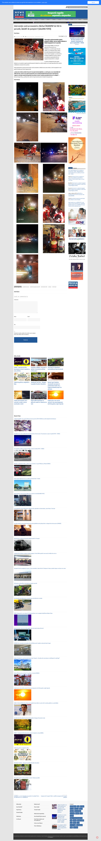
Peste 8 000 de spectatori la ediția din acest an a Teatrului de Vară (39, 402)
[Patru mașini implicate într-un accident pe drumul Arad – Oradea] (22, 485)
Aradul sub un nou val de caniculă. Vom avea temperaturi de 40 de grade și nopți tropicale (55, 402)
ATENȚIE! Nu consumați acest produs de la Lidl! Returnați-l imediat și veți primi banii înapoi (32, 643)
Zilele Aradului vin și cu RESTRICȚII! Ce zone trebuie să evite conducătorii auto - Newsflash (76, 203)
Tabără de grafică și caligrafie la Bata (21, 747)
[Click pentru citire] (25, 22)
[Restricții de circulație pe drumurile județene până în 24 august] (22, 545)
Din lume (39, 19)
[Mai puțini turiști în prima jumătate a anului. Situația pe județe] (22, 784)
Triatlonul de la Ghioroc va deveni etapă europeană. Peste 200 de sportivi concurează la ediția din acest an (35, 553)
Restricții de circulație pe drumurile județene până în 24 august (27, 538)
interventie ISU (44, 286)
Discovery (76, 808)
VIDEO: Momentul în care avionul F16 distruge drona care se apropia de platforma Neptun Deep (33, 613)
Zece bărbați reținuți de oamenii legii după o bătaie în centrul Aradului (76, 199)
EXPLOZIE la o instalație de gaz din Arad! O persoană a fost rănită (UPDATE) (76, 194)
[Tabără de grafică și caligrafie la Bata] (22, 754)
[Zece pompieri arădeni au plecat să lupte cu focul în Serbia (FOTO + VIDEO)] (22, 455)
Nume (15, 316)
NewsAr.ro (51, 837)
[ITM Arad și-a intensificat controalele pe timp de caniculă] (22, 590)
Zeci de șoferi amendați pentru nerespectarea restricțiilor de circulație (28, 598)
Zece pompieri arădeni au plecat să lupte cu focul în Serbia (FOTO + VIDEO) (75, 22)
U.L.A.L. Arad (75, 19)
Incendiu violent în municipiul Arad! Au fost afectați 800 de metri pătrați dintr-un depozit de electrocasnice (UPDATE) (37, 523)
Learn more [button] (44, 2)
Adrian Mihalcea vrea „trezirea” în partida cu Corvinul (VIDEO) (26, 673)
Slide (27, 36)
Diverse (56, 19)
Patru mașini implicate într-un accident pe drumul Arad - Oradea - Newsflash (76, 171)
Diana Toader (41, 36)
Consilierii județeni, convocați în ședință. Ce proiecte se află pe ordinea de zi (39, 369)
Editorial (72, 811)
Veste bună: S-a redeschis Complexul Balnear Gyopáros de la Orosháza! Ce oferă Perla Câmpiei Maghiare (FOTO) (77, 184)
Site (14, 324)
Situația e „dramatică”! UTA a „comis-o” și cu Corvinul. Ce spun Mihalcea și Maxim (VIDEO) (32, 463)
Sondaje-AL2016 (80, 820)
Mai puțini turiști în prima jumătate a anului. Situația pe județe (27, 777)
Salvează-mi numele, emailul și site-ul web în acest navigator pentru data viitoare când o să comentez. (25, 333)
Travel (78, 822)
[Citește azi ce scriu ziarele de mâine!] (19, 17)
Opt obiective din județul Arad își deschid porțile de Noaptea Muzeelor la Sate (29, 718)
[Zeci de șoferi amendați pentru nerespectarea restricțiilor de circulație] (22, 605)
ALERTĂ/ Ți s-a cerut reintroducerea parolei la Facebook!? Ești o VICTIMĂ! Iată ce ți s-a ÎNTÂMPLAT (26, 796)
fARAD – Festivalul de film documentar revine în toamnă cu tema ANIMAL (22, 369)
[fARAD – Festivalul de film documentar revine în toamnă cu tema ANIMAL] (22, 739)
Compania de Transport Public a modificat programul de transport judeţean (54, 796)
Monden (77, 813)
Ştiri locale (22, 19)
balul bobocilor (73, 806)
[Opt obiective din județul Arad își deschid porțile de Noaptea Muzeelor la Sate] (22, 724)
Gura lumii (63, 19)
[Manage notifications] (97, 837)
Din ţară (33, 19)
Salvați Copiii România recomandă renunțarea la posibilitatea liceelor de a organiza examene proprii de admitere (54, 385)
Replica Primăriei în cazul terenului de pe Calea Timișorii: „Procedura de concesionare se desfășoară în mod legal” (37, 658)
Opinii (45, 19)
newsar (49, 286)
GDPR (82, 19)
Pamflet (71, 815)
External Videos (78, 811)
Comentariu (16, 299)
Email (28, 316)
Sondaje (51, 19)
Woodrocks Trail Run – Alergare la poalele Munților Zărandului (38, 383)
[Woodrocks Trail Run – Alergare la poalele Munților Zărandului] (22, 769)
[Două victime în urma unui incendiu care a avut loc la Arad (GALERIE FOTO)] (22, 500)
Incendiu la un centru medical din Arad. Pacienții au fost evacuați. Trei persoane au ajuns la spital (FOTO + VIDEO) (44, 22)
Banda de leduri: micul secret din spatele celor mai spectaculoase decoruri (29, 628)
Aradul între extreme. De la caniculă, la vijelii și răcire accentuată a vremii (20, 402)
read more (77, 44)
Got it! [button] (93, 2)
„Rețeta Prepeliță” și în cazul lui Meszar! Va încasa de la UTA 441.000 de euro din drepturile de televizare (35, 418)
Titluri (33, 36)
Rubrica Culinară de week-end (76, 818)
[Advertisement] (39, 350)
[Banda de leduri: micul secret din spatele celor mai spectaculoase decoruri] (22, 635)
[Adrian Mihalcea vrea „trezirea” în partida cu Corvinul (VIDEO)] (22, 679)
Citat (78, 806)
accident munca (26, 286)
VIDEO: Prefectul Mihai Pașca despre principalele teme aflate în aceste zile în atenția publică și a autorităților (36, 703)
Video (69, 19)
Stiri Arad (54, 286)
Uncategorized (79, 825)
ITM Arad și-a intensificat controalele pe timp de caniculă (55, 368)
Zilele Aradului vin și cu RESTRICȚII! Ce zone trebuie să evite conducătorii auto (76, 205)
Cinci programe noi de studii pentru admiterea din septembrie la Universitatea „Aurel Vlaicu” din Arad (34, 508)
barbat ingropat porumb (35, 286)
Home (16, 19)
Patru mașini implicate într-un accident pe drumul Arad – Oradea (27, 478)
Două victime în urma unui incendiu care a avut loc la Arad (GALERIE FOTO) (29, 493)
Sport (28, 19)
